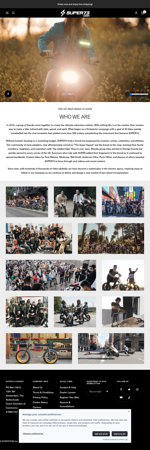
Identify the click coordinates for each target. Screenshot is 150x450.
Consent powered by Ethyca (114, 439)
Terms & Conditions (43, 392)
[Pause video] (8, 93)
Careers (37, 407)
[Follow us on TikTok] (129, 397)
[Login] (136, 13)
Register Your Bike (69, 397)
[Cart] (142, 12)
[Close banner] (129, 411)
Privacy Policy (40, 397)
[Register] (107, 391)
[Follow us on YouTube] (121, 397)
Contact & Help (68, 387)
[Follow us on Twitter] (129, 389)
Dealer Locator (68, 392)
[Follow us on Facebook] (121, 389)
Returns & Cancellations (67, 404)
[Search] (13, 13)
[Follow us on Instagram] (137, 389)
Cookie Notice (40, 402)
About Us (37, 387)
